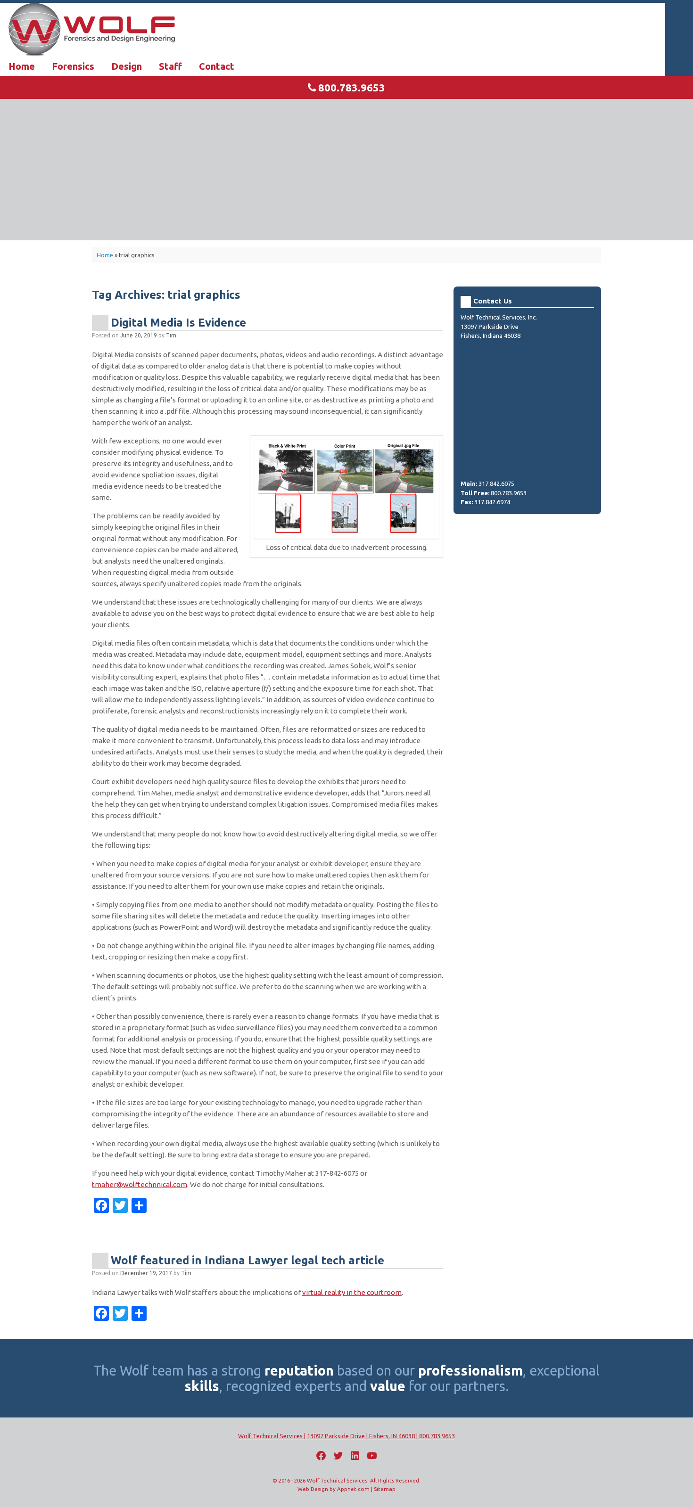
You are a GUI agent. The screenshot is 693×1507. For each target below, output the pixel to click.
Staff (170, 66)
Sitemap (385, 1489)
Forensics (73, 66)
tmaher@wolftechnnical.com (139, 1184)
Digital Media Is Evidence (178, 322)
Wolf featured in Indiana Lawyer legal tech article (247, 1260)
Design (126, 66)
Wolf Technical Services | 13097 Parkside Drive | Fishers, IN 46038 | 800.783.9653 (346, 1436)
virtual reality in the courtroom (352, 1292)
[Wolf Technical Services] (346, 30)
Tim (171, 335)
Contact (216, 66)
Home (21, 66)
